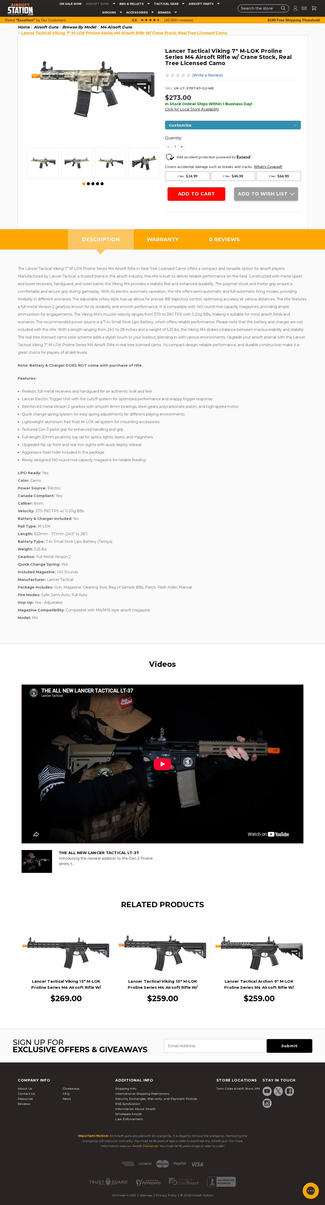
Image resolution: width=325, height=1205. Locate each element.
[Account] (293, 8)
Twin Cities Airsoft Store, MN (238, 1088)
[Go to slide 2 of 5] (88, 183)
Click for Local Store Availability (192, 109)
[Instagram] (267, 1103)
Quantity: (173, 137)
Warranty (162, 239)
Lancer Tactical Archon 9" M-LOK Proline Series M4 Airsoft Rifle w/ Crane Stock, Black (259, 987)
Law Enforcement (129, 1119)
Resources (25, 1099)
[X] (278, 1091)
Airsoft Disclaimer (145, 1146)
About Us (25, 1088)
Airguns (109, 12)
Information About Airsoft (135, 1109)
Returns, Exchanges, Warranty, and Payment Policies (156, 1099)
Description (101, 239)
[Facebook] (289, 1091)
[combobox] (263, 8)
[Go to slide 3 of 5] (92, 183)
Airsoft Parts (201, 4)
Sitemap (146, 1195)
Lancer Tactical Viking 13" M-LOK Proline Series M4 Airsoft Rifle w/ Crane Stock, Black (66, 987)
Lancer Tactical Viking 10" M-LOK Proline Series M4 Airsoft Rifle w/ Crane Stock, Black (163, 987)
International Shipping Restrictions (142, 1093)
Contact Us (26, 1093)
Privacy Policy (166, 1195)
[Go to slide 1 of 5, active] (84, 184)
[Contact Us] (302, 8)
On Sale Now (70, 4)
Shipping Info (125, 1088)
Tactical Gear (166, 4)
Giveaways (71, 1088)
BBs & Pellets (131, 4)
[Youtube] (267, 1091)
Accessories (137, 12)
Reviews (24, 1104)
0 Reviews (224, 239)
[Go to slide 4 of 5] (97, 183)
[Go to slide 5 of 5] (102, 183)
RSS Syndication (127, 1104)
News (67, 1099)
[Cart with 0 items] (312, 8)
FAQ (66, 1093)
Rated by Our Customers (35, 20)
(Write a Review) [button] (207, 75)
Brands (165, 12)
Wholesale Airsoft (128, 1114)
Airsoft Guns (98, 4)
